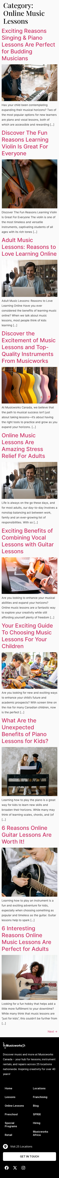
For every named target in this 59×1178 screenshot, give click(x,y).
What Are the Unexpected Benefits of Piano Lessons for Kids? (25, 730)
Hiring (36, 1123)
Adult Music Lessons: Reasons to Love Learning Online (29, 247)
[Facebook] (6, 1167)
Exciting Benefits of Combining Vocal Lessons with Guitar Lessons (28, 541)
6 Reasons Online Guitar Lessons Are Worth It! (27, 834)
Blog (36, 1105)
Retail (8, 1135)
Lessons (10, 1097)
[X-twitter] (15, 1167)
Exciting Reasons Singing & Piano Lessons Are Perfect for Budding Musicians (28, 44)
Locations (39, 1088)
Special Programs (11, 1124)
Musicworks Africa (40, 1133)
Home (8, 1088)
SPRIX (37, 1114)
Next (52, 1031)
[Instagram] (23, 1167)
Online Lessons (14, 1105)
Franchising (40, 1097)
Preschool (11, 1114)
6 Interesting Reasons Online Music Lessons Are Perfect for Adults (27, 938)
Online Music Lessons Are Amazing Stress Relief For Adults (23, 445)
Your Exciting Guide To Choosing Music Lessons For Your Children (27, 635)
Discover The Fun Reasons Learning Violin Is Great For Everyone (25, 143)
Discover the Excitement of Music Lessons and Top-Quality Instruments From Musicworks (29, 347)
